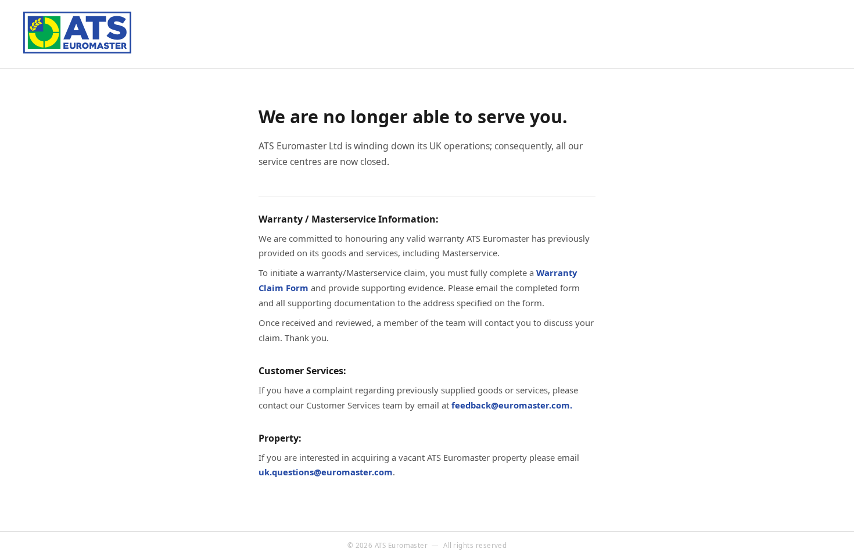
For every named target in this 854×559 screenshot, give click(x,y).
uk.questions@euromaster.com (326, 472)
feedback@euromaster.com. (511, 405)
